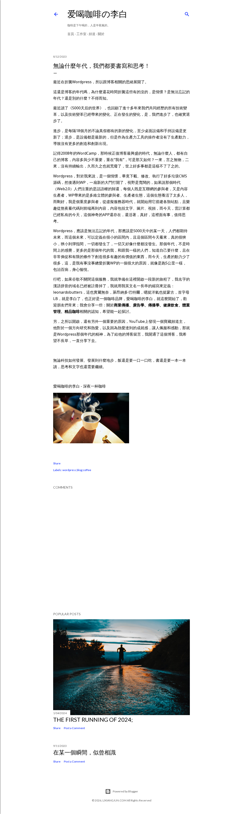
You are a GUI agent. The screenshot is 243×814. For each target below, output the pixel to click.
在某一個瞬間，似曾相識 (84, 752)
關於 (101, 34)
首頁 (70, 34)
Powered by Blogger (125, 791)
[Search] (187, 13)
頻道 (92, 34)
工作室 (81, 34)
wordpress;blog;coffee (76, 470)
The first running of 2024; (93, 719)
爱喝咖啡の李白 (97, 14)
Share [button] (57, 463)
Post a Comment (74, 728)
